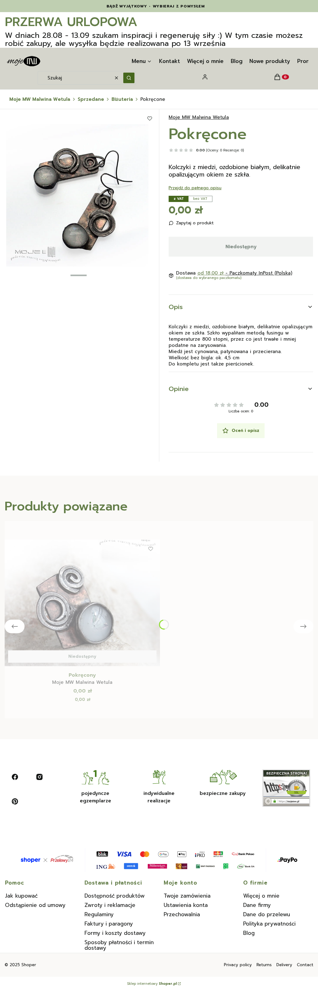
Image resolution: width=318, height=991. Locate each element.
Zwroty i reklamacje (109, 905)
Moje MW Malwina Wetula (39, 99)
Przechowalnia (182, 914)
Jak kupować (21, 896)
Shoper (28, 965)
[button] (128, 78)
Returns (264, 965)
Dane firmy (257, 905)
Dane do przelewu (266, 914)
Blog (249, 933)
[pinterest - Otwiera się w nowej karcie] (15, 801)
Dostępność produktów (114, 896)
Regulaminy (99, 914)
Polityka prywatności (269, 924)
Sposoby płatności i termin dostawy (119, 945)
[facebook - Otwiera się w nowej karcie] (15, 777)
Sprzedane (91, 99)
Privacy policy (238, 965)
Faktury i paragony (108, 924)
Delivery (284, 965)
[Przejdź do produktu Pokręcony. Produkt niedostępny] (82, 603)
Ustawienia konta (186, 905)
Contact (305, 965)
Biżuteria (122, 99)
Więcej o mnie (261, 896)
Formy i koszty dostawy (115, 933)
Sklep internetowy (152, 983)
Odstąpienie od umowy (35, 905)
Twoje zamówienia (187, 896)
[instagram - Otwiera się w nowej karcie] (39, 777)
